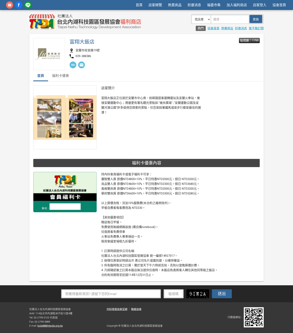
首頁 (139, 5)
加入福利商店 (237, 5)
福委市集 (214, 5)
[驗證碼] (198, 293)
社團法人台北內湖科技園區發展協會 (85, 22)
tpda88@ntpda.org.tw (50, 325)
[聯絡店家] (81, 64)
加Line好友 (27, 5)
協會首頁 (279, 5)
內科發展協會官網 (117, 309)
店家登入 (259, 5)
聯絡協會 (136, 309)
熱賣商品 (175, 5)
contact (9, 5)
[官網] (73, 64)
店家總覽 (155, 5)
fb (18, 5)
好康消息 (194, 5)
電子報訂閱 (256, 28)
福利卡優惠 (60, 76)
